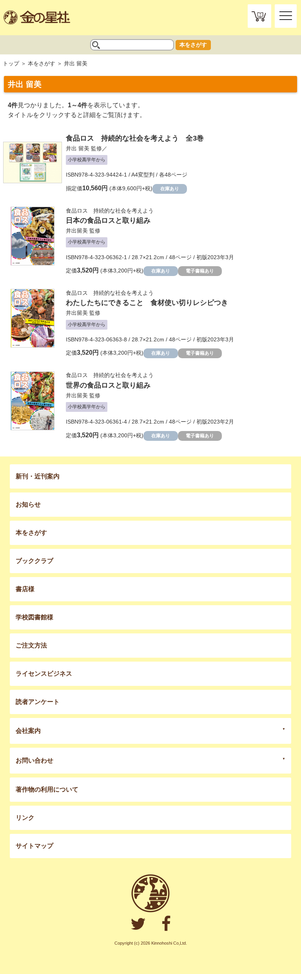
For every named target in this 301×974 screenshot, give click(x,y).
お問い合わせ (34, 760)
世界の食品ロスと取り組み (108, 385)
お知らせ (28, 504)
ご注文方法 (31, 645)
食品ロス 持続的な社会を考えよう (110, 210)
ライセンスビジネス (44, 673)
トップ (11, 63)
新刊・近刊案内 (38, 476)
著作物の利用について (47, 789)
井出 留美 (77, 148)
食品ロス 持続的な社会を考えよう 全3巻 (135, 138)
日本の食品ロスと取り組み (108, 220)
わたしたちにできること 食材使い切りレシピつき (147, 303)
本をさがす (193, 44)
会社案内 (28, 730)
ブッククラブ (34, 560)
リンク (25, 817)
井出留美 (77, 230)
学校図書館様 (34, 617)
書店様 (25, 589)
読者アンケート (38, 701)
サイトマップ (34, 845)
